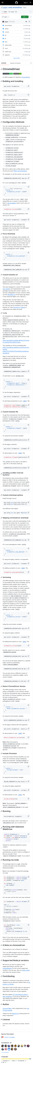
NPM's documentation (20, 171)
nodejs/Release (7, 968)
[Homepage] (16, 2)
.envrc (6, 48)
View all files (16, 58)
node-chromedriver (15, 7)
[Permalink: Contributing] (1, 976)
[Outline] (31, 63)
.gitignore (7, 55)
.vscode (7, 32)
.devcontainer (8, 25)
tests (6, 41)
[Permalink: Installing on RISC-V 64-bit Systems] (1, 474)
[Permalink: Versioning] (1, 577)
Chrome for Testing (19, 307)
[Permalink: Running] (1, 811)
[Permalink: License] (1, 1019)
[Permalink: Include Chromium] (1, 753)
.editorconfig (8, 45)
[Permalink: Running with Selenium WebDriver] (1, 828)
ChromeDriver (25, 77)
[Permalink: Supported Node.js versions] (1, 960)
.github (6, 28)
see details (6, 289)
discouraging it (11, 203)
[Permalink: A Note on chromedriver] (1, 945)
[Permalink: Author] (1, 1004)
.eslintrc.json (8, 51)
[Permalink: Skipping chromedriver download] (1, 518)
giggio (5, 7)
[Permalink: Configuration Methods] (1, 122)
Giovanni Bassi (7, 1008)
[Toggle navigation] (2, 2)
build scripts (26, 970)
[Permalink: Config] (1, 313)
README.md (11, 294)
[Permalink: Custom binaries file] (1, 412)
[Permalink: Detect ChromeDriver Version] (1, 686)
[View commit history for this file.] (29, 21)
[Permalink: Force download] (1, 234)
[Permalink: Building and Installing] (1, 81)
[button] (28, 86)
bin (5, 35)
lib (5, 38)
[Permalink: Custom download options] (1, 495)
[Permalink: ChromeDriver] (1, 69)
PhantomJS (15, 1013)
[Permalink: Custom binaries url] (1, 275)
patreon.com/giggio (9, 1037)
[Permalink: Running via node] (1, 860)
